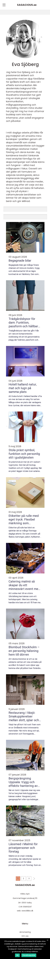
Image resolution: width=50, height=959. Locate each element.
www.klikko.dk (27, 910)
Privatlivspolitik (29, 955)
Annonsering (25, 932)
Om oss (25, 936)
